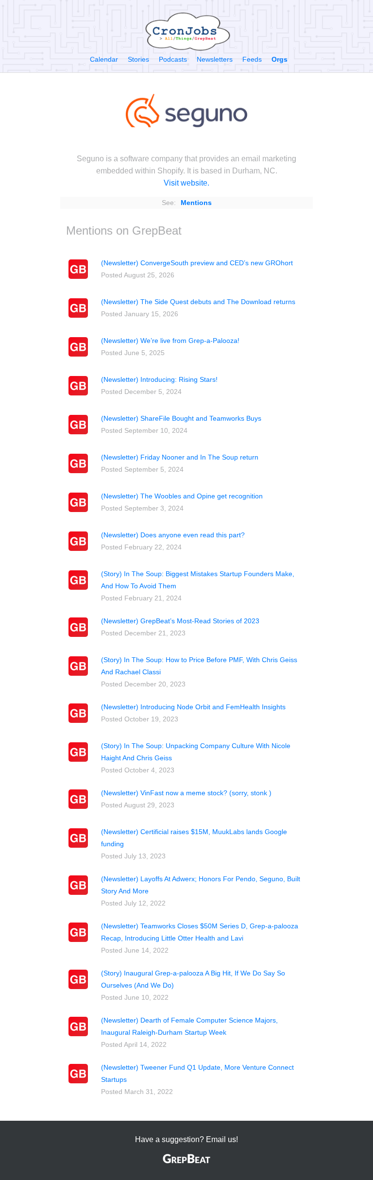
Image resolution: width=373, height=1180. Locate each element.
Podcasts (173, 59)
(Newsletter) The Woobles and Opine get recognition (182, 496)
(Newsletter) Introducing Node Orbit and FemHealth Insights (193, 707)
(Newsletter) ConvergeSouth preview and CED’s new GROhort (197, 263)
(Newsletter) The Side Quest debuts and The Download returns (198, 302)
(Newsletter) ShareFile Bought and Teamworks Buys (181, 418)
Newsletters (215, 59)
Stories (138, 59)
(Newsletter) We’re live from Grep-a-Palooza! (170, 340)
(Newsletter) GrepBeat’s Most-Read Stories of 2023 (180, 621)
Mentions (196, 202)
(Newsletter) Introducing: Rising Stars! (159, 379)
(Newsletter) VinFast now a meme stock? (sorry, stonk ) (186, 793)
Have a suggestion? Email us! (186, 1139)
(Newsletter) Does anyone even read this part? (173, 535)
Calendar (104, 59)
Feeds (252, 59)
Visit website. (186, 183)
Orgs (279, 59)
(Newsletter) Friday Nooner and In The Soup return (179, 457)
